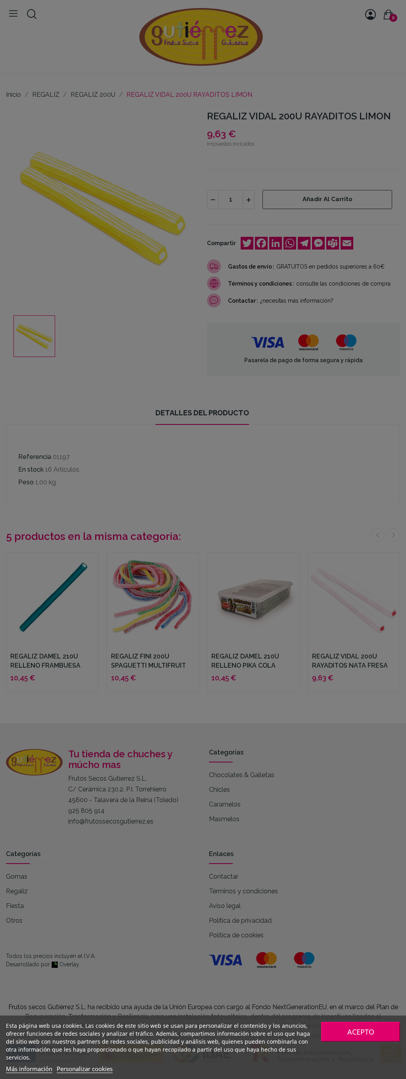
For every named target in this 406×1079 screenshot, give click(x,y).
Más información (29, 1069)
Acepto (360, 1032)
